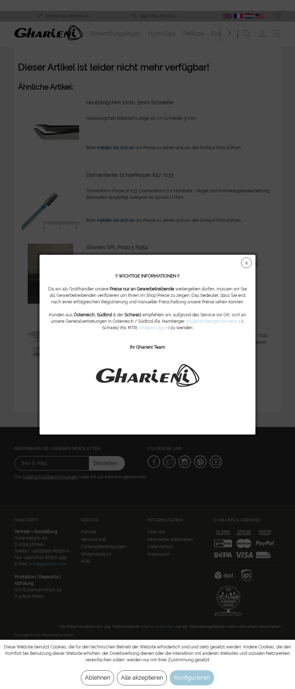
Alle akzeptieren (142, 677)
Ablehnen (97, 677)
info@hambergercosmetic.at (214, 321)
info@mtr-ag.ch (153, 327)
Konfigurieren (192, 677)
